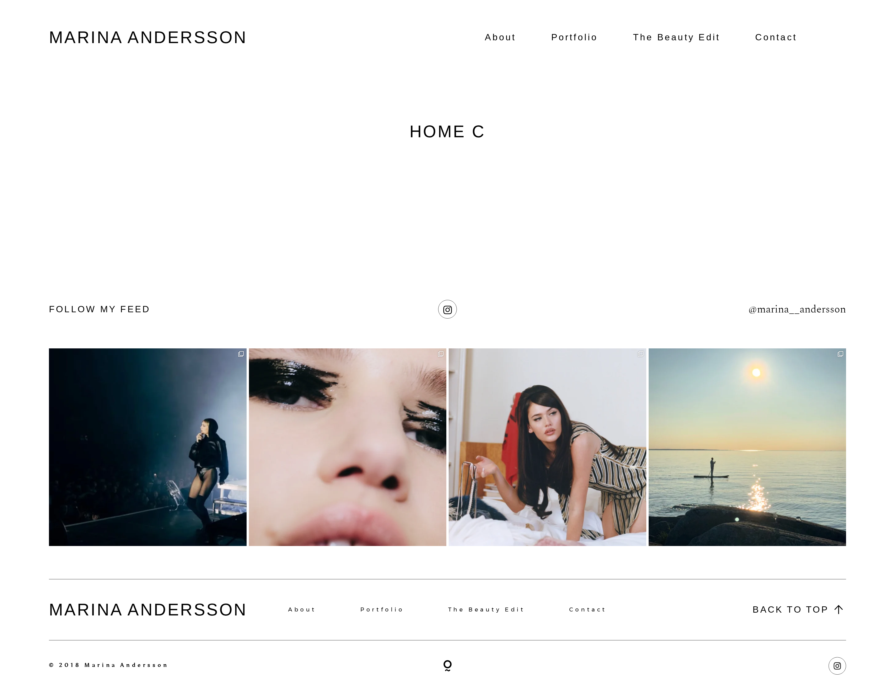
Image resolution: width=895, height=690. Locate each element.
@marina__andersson (797, 309)
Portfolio (574, 37)
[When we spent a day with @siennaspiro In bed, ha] (547, 447)
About (500, 37)
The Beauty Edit (676, 37)
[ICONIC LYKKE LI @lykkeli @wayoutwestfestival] (148, 447)
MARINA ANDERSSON (148, 37)
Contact (776, 37)
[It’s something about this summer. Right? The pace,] (747, 447)
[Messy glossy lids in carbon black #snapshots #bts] (348, 447)
